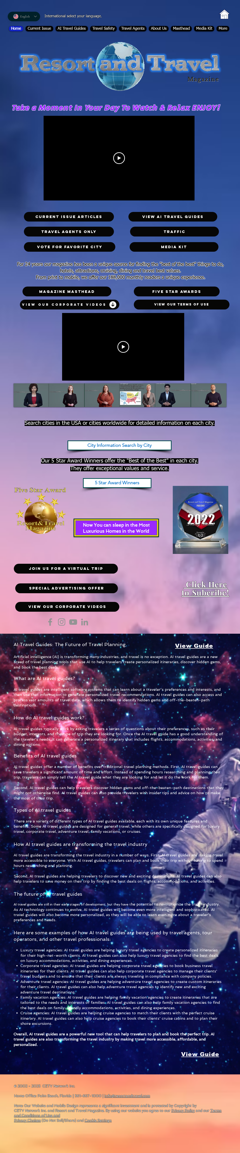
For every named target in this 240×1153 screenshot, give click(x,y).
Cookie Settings (98, 1120)
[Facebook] (50, 622)
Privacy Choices (27, 1120)
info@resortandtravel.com (127, 1096)
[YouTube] (73, 622)
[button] (66, 588)
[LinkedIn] (85, 622)
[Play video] (119, 158)
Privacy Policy (183, 1111)
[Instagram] (62, 622)
